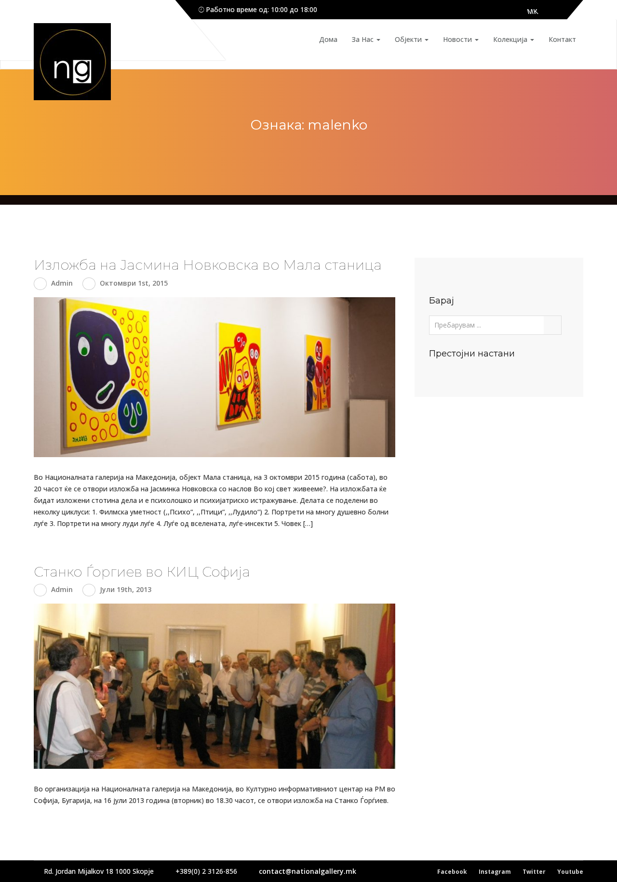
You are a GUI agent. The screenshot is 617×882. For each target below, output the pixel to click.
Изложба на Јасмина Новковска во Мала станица (208, 265)
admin (62, 283)
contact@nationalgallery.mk (307, 871)
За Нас (364, 39)
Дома (328, 39)
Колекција (511, 39)
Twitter (534, 872)
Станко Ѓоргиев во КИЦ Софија (142, 572)
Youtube (570, 872)
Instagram (495, 872)
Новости (458, 39)
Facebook (452, 872)
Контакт (562, 39)
